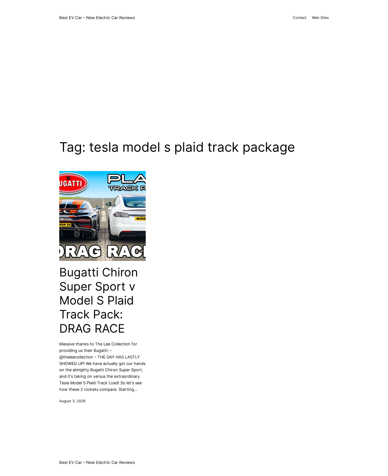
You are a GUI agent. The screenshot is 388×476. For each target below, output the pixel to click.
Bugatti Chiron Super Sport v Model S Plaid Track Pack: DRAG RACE (98, 300)
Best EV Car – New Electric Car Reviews (97, 17)
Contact (299, 17)
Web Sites (320, 17)
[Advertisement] (194, 79)
